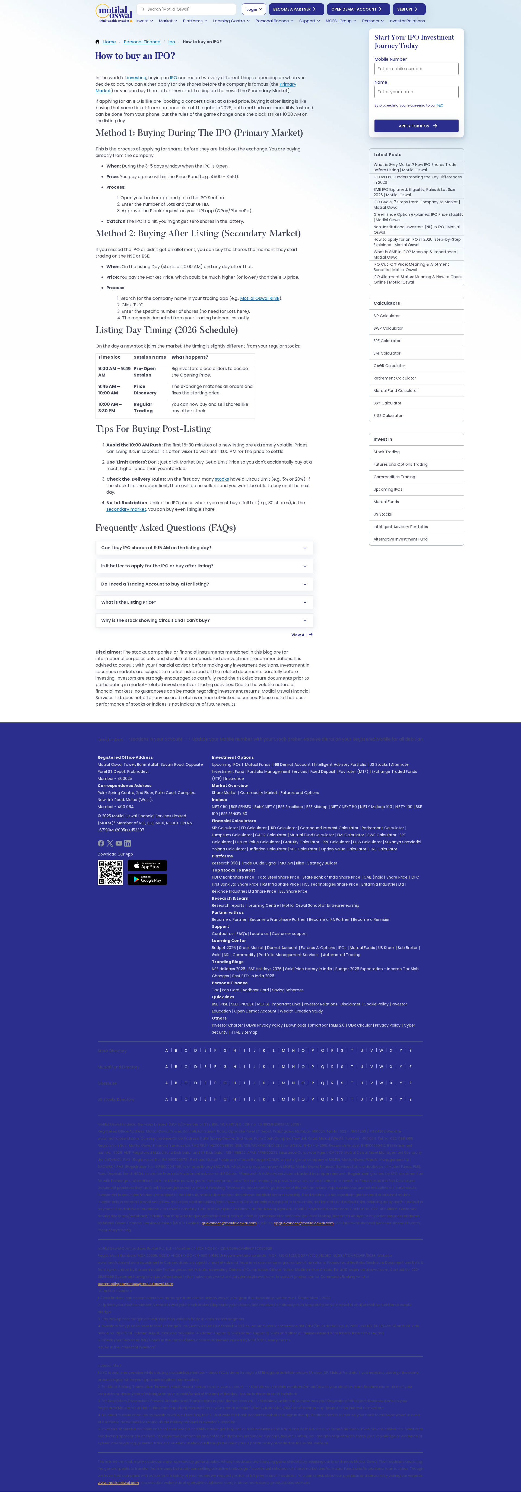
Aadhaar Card (256, 990)
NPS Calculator (303, 849)
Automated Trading (341, 954)
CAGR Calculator (271, 835)
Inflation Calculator (268, 849)
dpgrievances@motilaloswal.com (304, 1223)
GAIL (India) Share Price (386, 877)
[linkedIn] (127, 845)
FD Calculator (254, 828)
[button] (142, 9)
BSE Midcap (317, 806)
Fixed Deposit (322, 771)
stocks (222, 479)
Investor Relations (320, 1004)
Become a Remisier (371, 919)
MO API (286, 863)
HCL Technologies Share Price (330, 884)
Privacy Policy (388, 1025)
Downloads (296, 1025)
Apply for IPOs (414, 126)
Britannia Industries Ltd (382, 884)
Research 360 (225, 863)
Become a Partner (292, 9)
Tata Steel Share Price (278, 877)
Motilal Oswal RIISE (259, 298)
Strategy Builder (322, 863)
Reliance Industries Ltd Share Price (244, 891)
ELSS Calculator (367, 842)
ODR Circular (360, 1025)
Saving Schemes (288, 990)
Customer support (289, 933)
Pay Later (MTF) (353, 771)
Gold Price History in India (308, 969)
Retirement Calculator (383, 828)
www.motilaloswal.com (118, 1482)
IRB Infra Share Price (280, 884)
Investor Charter (227, 1025)
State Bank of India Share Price (331, 877)
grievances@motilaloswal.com (229, 1223)
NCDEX (248, 1004)
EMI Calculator (350, 835)
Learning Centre (263, 905)
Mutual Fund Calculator (312, 835)
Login (251, 9)
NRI (226, 954)
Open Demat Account (354, 9)
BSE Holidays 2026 (265, 969)
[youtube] (119, 845)
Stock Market (251, 947)
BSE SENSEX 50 (234, 813)
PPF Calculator (336, 842)
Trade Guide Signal (259, 863)
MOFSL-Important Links (279, 1004)
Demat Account (282, 947)
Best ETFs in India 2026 (253, 976)
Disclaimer (350, 1004)
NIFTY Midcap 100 (376, 806)
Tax (215, 990)
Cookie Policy (376, 1004)
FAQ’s (242, 933)
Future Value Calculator (257, 842)
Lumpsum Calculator (232, 835)
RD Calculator (283, 828)
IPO (173, 78)
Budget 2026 (224, 947)
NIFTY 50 (220, 806)
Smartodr (319, 1025)
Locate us (259, 933)
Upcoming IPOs (226, 764)
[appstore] (147, 865)
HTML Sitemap (244, 1032)
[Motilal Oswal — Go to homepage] (114, 13)
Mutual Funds (257, 764)
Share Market (224, 792)
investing (136, 78)
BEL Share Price (293, 891)
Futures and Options (300, 792)
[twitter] (109, 845)
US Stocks (379, 764)
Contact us (222, 933)
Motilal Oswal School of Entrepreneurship (320, 905)
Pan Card (230, 990)
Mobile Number (390, 59)
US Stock (386, 947)
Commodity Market (258, 792)
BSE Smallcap (290, 806)
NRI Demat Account (292, 764)
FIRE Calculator (383, 849)
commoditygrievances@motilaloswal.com (135, 1283)
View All (299, 635)
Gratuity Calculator (301, 842)
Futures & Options (318, 947)
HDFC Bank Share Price (233, 877)
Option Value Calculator (343, 849)
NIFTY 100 (403, 806)
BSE (215, 1004)
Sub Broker (408, 947)
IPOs (342, 947)
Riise (300, 863)
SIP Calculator (225, 828)
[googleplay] (147, 879)
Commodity (244, 954)
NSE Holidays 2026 (228, 969)
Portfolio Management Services (277, 771)
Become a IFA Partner (329, 919)
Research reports (228, 905)
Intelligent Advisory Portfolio (340, 764)
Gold (216, 954)
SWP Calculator (381, 835)
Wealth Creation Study (301, 1011)
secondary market (126, 509)
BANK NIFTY (265, 806)
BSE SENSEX (241, 806)
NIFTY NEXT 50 (344, 806)
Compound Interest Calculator (329, 828)
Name (380, 82)
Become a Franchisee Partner (278, 919)
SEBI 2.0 (338, 1025)
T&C (439, 105)
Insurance (234, 778)
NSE (224, 1004)
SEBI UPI (404, 9)
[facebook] (101, 845)
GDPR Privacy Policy (264, 1025)
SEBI (234, 1004)
